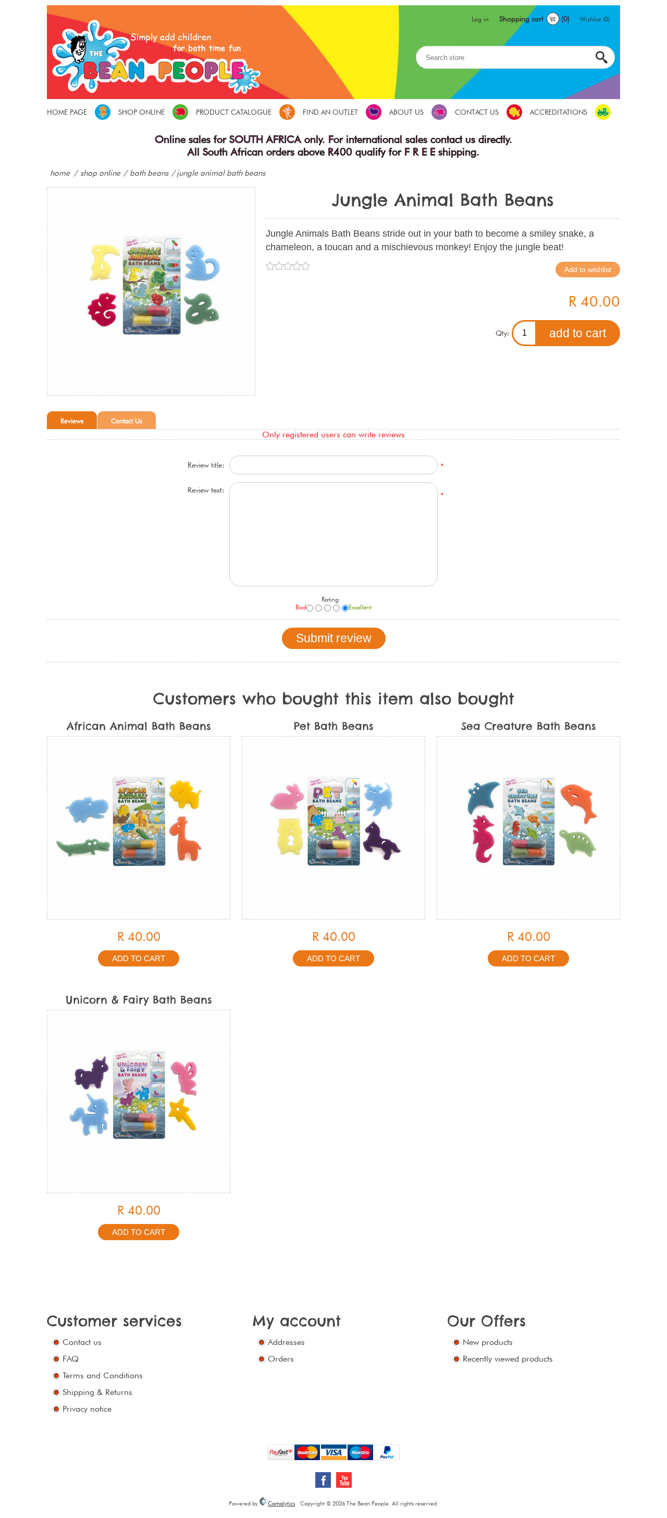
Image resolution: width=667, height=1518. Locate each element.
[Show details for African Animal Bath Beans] (138, 828)
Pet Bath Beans (334, 725)
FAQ (71, 1359)
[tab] (72, 420)
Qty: (502, 333)
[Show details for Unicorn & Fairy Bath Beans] (138, 1101)
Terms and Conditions (103, 1375)
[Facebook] (323, 1480)
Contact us (82, 1342)
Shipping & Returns (97, 1392)
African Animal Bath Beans (139, 725)
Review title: (206, 465)
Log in (480, 19)
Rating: (331, 599)
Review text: (206, 490)
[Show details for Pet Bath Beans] (333, 828)
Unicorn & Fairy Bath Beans (139, 999)
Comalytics (281, 1503)
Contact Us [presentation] (126, 421)
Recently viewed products (508, 1359)
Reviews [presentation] (71, 421)
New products (488, 1342)
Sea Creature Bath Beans (528, 725)
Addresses (286, 1342)
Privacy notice (87, 1409)
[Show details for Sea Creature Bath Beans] (528, 828)
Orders (281, 1359)
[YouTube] (344, 1480)
